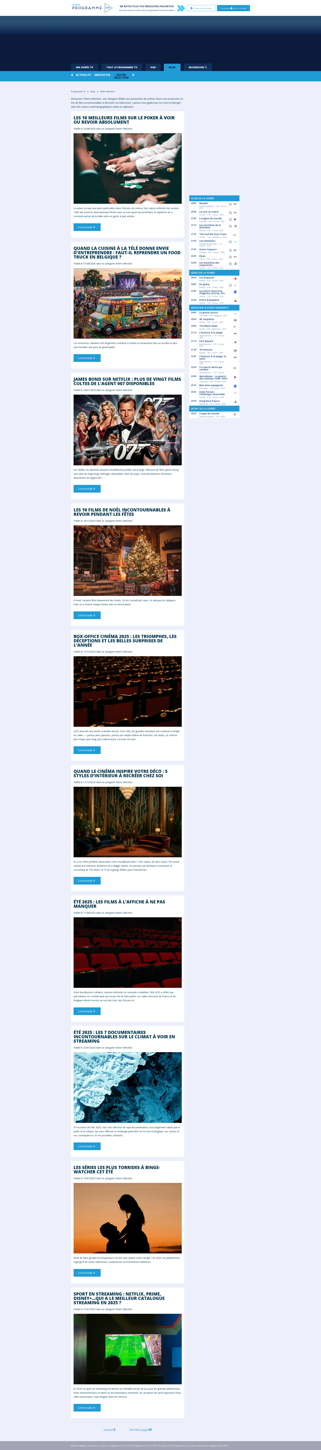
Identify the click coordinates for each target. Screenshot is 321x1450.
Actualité (83, 75)
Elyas (202, 256)
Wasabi (203, 203)
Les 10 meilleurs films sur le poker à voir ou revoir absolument (124, 120)
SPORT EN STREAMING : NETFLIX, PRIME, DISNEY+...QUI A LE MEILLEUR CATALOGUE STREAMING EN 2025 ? (119, 1298)
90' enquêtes (206, 319)
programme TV (154, 10)
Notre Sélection (121, 76)
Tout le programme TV (121, 67)
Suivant (108, 1430)
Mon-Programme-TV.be (140, 1445)
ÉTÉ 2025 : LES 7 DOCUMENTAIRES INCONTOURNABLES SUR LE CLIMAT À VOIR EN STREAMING (124, 1036)
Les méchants (207, 240)
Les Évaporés (206, 277)
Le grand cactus (208, 312)
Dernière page (138, 1430)
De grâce (204, 284)
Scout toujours (208, 249)
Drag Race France (209, 400)
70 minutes (205, 349)
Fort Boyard (206, 341)
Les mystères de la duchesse (210, 226)
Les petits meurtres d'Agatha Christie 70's (212, 292)
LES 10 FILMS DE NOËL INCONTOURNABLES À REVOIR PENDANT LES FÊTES (122, 512)
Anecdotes (102, 75)
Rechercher (197, 67)
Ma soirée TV (84, 67)
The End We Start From (213, 234)
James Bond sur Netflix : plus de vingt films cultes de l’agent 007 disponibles (127, 381)
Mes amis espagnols (211, 385)
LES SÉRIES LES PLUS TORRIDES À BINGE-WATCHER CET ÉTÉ (117, 1169)
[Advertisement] (160, 38)
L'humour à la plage (211, 332)
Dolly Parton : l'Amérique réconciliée (212, 393)
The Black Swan (208, 325)
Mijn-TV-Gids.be (160, 1445)
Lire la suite (85, 227)
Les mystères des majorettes (209, 264)
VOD (153, 67)
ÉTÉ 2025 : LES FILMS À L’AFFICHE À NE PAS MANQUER (119, 904)
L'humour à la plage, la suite (212, 357)
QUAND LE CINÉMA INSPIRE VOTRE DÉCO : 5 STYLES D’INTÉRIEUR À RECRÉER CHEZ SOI (121, 773)
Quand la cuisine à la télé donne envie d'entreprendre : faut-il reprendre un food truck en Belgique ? (127, 252)
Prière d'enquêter (209, 300)
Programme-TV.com (118, 1445)
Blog (172, 67)
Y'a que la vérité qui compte (210, 368)
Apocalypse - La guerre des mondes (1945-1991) (213, 377)
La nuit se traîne (209, 211)
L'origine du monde (210, 218)
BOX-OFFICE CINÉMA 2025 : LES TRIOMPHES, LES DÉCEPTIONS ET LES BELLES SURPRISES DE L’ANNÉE (125, 640)
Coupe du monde (209, 413)
